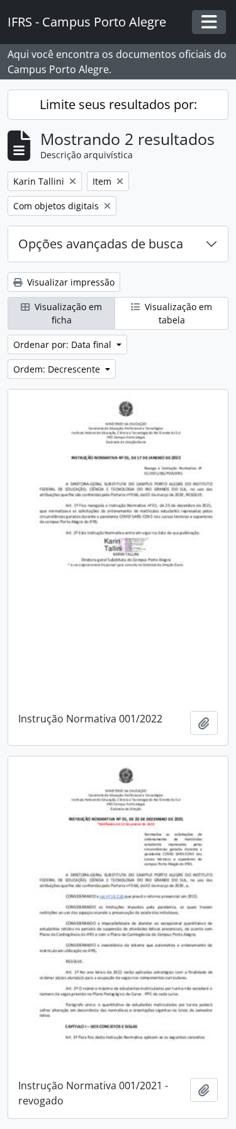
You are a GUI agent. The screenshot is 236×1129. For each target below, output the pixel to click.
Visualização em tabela (177, 313)
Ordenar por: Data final (63, 344)
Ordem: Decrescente (58, 369)
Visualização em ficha (67, 313)
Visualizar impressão (70, 282)
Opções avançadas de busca (100, 243)
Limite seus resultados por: (118, 104)
